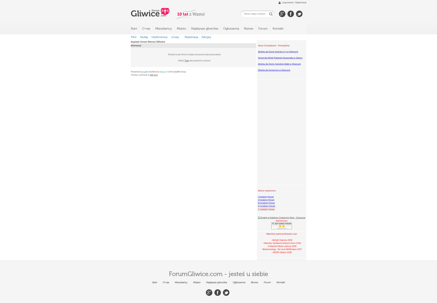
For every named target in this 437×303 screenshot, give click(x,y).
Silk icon (154, 75)
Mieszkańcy (163, 28)
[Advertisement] (271, 131)
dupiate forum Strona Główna (148, 41)
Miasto (181, 28)
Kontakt (278, 28)
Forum (263, 28)
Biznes (248, 28)
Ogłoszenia (231, 28)
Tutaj (186, 60)
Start (134, 28)
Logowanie (287, 3)
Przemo (163, 72)
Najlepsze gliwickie (204, 28)
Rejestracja (300, 3)
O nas (146, 28)
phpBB (145, 72)
